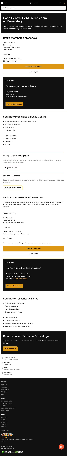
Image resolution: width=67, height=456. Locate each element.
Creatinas (4, 387)
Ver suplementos (10, 349)
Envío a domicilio (6, 401)
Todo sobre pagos (6, 403)
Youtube (3, 427)
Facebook (4, 417)
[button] (64, 3)
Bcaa (2, 394)
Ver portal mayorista (11, 168)
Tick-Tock (4, 424)
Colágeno (4, 392)
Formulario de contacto (8, 408)
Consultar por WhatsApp (33, 66)
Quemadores (5, 389)
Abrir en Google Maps (14, 104)
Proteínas (4, 385)
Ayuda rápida (5, 410)
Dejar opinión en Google (13, 188)
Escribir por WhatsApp (33, 248)
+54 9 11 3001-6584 (19, 278)
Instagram (4, 422)
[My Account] (61, 3)
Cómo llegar (33, 72)
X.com (3, 420)
